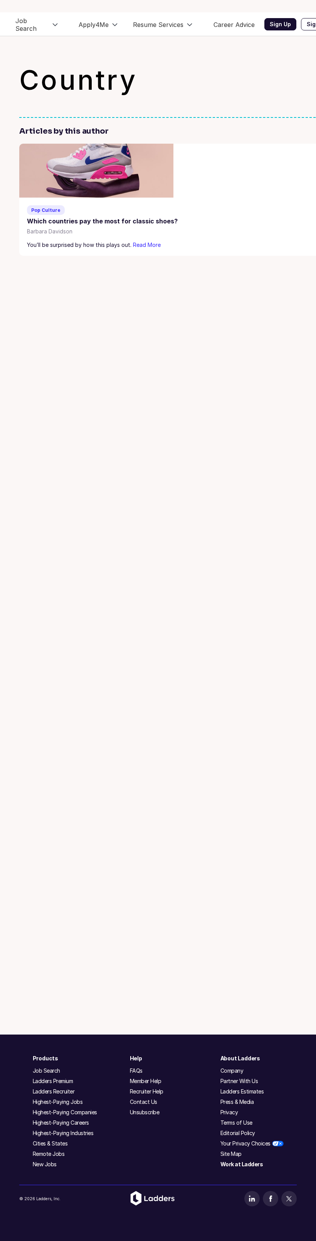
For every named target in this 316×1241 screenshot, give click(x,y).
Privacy (229, 1112)
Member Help (145, 1081)
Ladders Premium (53, 1081)
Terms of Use (236, 1122)
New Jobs (45, 1164)
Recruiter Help (146, 1091)
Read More (147, 244)
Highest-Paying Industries (63, 1133)
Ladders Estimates (242, 1091)
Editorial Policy (237, 1133)
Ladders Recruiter (54, 1091)
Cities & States (50, 1143)
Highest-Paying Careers (61, 1122)
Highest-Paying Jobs (58, 1101)
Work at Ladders (241, 1164)
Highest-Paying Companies (65, 1112)
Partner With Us (239, 1081)
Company (232, 1070)
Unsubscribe (145, 1112)
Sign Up (280, 24)
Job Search (46, 1070)
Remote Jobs (49, 1153)
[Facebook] (270, 1198)
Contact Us (143, 1101)
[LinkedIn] (252, 1198)
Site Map (231, 1153)
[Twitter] (289, 1198)
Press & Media (237, 1101)
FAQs (136, 1070)
